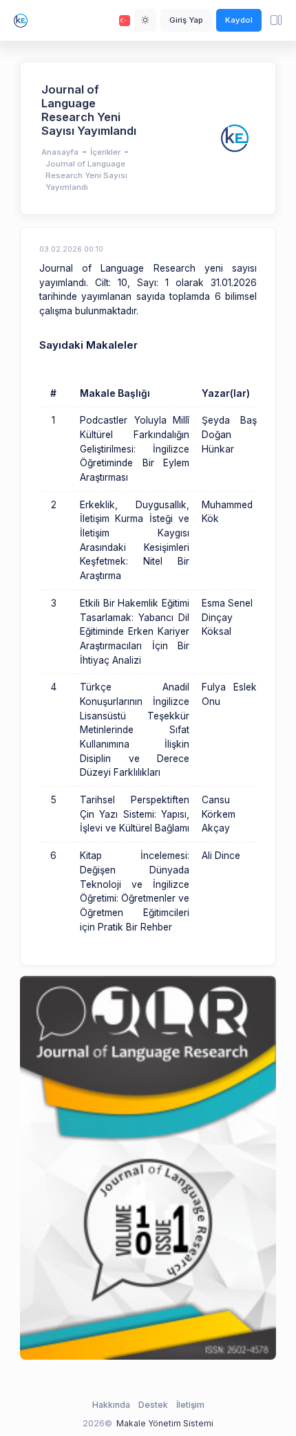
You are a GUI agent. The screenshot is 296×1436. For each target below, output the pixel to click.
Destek (153, 1405)
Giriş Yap (186, 20)
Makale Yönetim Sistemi (164, 1423)
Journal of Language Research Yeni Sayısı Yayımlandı (86, 175)
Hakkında (111, 1405)
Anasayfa (59, 152)
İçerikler (105, 152)
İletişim (190, 1405)
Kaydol (239, 20)
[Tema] (145, 20)
